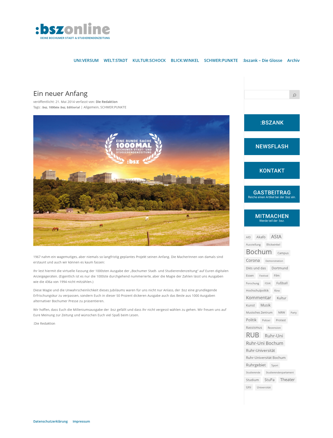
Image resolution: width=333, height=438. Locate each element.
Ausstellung (253, 244)
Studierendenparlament (280, 372)
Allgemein (91, 107)
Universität (264, 387)
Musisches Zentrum (259, 312)
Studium (252, 380)
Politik (251, 319)
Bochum (259, 252)
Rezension (274, 327)
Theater (287, 379)
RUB (252, 335)
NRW (281, 312)
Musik (265, 305)
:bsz (44, 107)
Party (294, 312)
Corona (253, 260)
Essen (250, 275)
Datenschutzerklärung (50, 421)
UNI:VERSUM (86, 61)
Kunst (250, 305)
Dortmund (280, 268)
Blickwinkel (273, 244)
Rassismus (254, 327)
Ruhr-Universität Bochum (266, 357)
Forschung (252, 283)
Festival (263, 275)
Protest (281, 320)
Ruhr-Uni (274, 336)
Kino (277, 290)
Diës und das (256, 268)
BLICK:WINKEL (185, 61)
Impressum (81, 421)
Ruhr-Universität (260, 350)
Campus (283, 253)
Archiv (293, 61)
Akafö (260, 237)
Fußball (282, 283)
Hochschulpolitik (257, 290)
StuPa (270, 379)
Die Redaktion (107, 102)
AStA (276, 236)
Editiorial (73, 107)
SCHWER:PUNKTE (221, 61)
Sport (274, 365)
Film (277, 275)
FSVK (268, 283)
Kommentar (258, 297)
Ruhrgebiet (256, 364)
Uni (248, 387)
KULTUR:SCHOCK (149, 61)
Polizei (266, 320)
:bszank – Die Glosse (262, 61)
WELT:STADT (116, 61)
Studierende (253, 372)
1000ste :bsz (57, 107)
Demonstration (274, 261)
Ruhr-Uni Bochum (264, 343)
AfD (248, 237)
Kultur (281, 298)
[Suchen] (294, 94)
